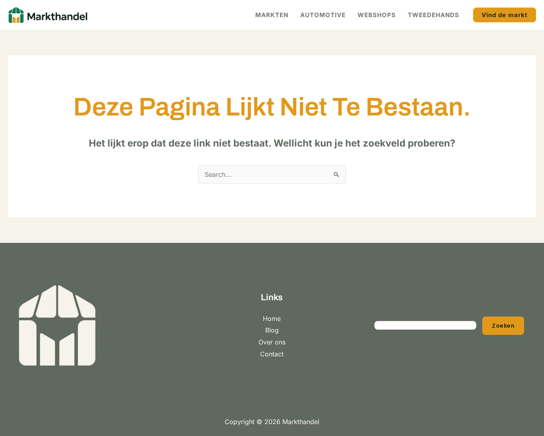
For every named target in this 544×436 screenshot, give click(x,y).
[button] (504, 15)
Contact (272, 354)
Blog (272, 330)
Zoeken (503, 326)
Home (272, 319)
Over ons (272, 342)
